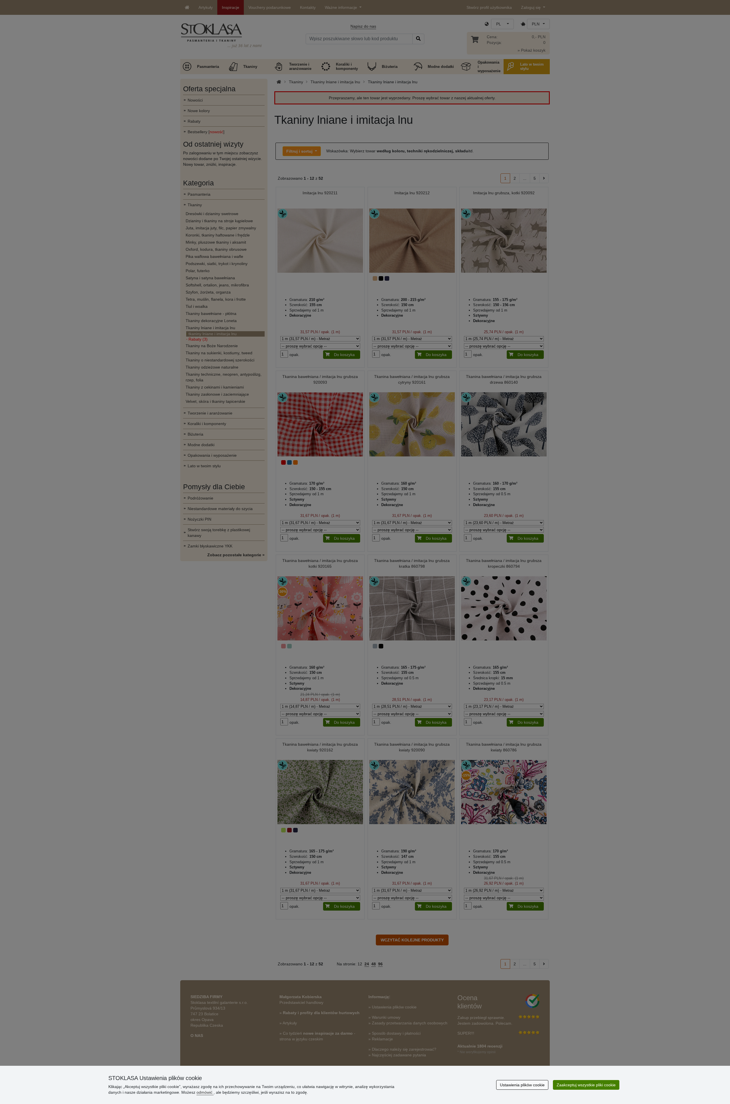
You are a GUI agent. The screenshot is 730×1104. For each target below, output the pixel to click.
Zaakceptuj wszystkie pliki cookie (586, 1085)
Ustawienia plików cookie (522, 1085)
